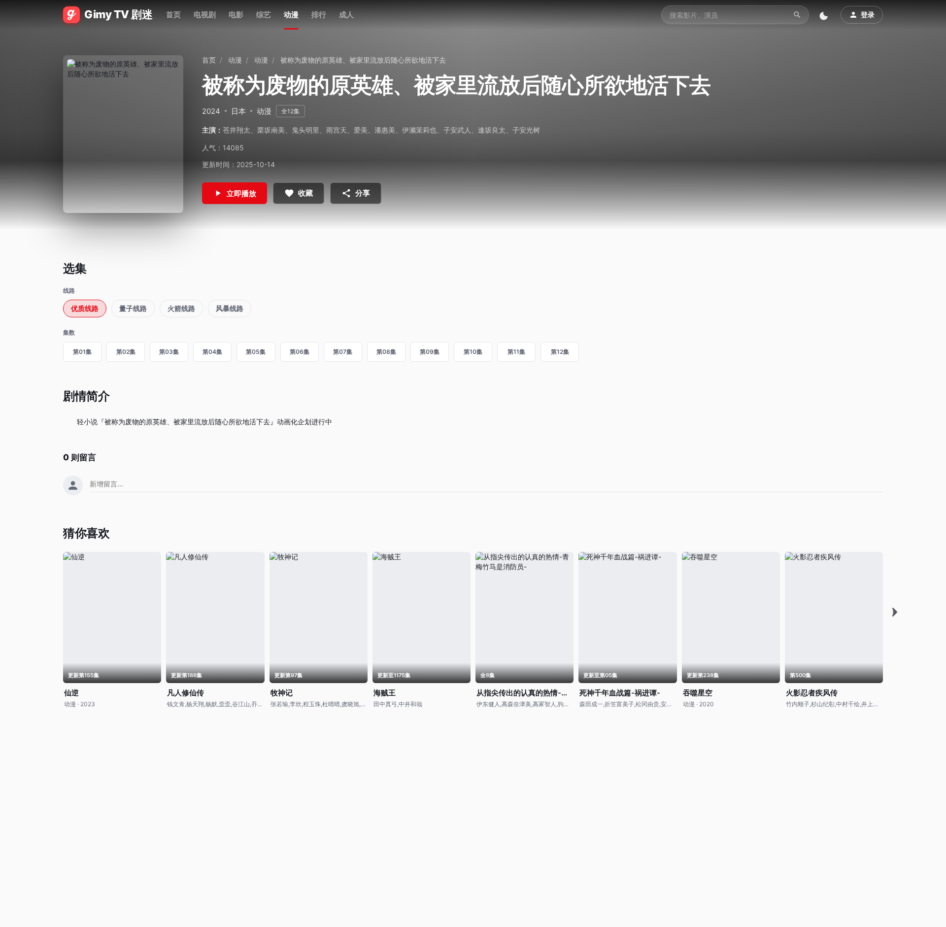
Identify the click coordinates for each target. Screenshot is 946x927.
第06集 (299, 351)
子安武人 (457, 130)
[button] (895, 612)
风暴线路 (229, 308)
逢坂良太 (492, 130)
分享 (362, 193)
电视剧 (205, 14)
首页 (173, 14)
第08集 (386, 351)
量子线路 (133, 308)
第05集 (256, 351)
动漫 (291, 14)
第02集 (125, 351)
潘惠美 (384, 130)
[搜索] (797, 14)
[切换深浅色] (825, 15)
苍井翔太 (236, 130)
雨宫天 (336, 130)
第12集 (560, 351)
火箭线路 (181, 308)
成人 (346, 14)
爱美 (361, 130)
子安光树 (526, 130)
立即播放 (241, 193)
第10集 (473, 351)
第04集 (212, 351)
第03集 (169, 351)
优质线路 (85, 308)
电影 (236, 14)
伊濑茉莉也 (419, 130)
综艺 (263, 14)
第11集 (516, 351)
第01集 (82, 351)
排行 (318, 14)
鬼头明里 (305, 130)
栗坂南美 (271, 130)
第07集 (342, 351)
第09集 (429, 351)
